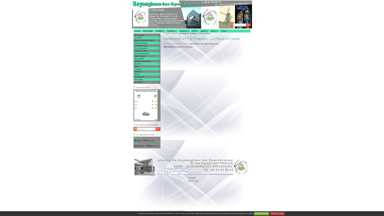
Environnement (139, 77)
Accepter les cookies (261, 213)
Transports (170, 31)
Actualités (159, 31)
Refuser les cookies (277, 213)
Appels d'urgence (140, 56)
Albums (213, 31)
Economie (137, 64)
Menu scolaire (147, 31)
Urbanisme (183, 31)
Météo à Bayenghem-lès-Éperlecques (146, 91)
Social (136, 66)
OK (248, 25)
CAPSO (194, 31)
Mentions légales (193, 181)
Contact (223, 31)
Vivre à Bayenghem (140, 48)
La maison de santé (140, 45)
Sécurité (137, 74)
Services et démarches (141, 53)
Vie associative (139, 58)
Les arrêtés (138, 38)
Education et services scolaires (144, 40)
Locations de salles (140, 51)
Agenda (203, 31)
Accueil (137, 31)
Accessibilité (138, 82)
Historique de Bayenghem (142, 61)
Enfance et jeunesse (140, 43)
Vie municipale (139, 35)
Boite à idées (138, 79)
